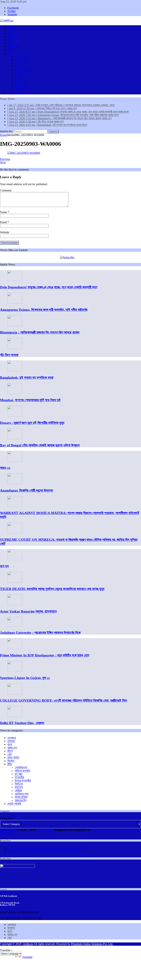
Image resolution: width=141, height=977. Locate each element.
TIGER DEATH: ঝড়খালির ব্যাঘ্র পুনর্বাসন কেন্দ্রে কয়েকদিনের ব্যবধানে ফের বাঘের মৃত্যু (52, 589)
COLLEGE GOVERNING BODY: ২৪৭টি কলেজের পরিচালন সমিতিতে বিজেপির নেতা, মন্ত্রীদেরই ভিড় (63, 700)
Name (4, 212)
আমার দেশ (12, 36)
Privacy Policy (45, 829)
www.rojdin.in (8, 829)
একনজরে (11, 26)
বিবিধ (9, 53)
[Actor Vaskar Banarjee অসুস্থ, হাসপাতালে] (14, 604)
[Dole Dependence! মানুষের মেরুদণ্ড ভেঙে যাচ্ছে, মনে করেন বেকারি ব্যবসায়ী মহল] (14, 280)
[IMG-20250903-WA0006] (23, 152)
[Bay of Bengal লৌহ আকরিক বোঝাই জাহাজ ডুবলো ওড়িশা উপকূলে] (14, 438)
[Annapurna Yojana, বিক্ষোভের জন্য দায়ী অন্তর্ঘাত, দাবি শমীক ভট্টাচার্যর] (14, 302)
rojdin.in (28, 944)
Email (4, 222)
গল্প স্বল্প (18, 63)
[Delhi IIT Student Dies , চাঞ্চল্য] (14, 716)
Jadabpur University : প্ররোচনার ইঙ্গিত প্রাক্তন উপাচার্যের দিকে (40, 633)
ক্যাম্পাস (19, 76)
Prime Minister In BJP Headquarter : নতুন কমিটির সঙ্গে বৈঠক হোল (44, 655)
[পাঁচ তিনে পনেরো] (14, 347)
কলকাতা (11, 30)
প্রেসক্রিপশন (21, 56)
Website (4, 232)
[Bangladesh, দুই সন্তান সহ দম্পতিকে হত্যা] (14, 370)
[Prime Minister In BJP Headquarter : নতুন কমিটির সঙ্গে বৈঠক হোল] (14, 648)
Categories (6, 818)
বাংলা (9, 33)
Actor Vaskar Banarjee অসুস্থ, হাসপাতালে (28, 611)
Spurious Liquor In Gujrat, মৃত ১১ (25, 678)
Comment (5, 190)
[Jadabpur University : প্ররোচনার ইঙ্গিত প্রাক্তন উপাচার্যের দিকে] (14, 625)
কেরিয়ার (18, 79)
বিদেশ (10, 40)
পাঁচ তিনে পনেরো (9, 355)
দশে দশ (4, 566)
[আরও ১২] (14, 460)
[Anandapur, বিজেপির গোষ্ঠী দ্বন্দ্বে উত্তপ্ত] (14, 483)
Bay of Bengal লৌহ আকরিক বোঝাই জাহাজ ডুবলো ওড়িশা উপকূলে (40, 445)
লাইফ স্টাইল (13, 46)
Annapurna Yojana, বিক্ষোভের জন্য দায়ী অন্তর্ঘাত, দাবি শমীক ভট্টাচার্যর (43, 310)
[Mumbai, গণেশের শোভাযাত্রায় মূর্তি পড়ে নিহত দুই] (14, 392)
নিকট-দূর (19, 72)
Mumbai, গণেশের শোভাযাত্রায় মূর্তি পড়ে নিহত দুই (30, 400)
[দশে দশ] (14, 559)
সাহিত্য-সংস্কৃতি (22, 59)
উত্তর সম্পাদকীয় (23, 69)
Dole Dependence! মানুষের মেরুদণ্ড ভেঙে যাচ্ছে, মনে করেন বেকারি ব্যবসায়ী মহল (48, 287)
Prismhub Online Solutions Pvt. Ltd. (92, 944)
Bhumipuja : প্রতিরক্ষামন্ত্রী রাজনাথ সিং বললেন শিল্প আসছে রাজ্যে (39, 332)
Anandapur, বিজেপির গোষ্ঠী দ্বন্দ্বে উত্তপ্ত (26, 490)
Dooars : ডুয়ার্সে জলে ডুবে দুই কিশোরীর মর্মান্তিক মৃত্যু (32, 423)
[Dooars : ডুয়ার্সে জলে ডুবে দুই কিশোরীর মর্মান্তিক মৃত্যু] (14, 415)
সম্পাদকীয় (19, 66)
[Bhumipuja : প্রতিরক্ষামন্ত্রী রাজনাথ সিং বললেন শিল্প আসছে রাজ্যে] (14, 325)
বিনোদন (10, 49)
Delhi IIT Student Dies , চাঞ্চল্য (22, 723)
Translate (27, 957)
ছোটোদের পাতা (21, 82)
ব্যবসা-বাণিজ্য (21, 86)
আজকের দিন (20, 89)
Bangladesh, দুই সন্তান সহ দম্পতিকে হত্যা (26, 377)
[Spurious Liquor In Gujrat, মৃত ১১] (14, 670)
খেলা (9, 43)
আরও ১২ (5, 468)
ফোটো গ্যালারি (14, 92)
